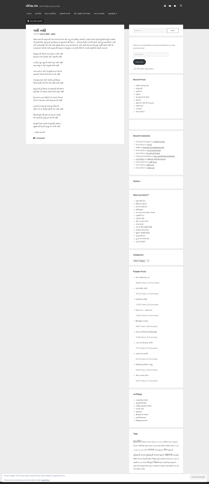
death (149, 442)
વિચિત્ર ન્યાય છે (141, 204)
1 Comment (40, 138)
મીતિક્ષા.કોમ (32, 5)
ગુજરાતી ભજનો (141, 403)
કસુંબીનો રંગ (140, 215)
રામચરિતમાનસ (141, 417)
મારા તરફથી (163, 462)
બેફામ (140, 462)
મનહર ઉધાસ (153, 462)
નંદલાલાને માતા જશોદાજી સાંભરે (153, 148)
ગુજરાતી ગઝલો (65, 14)
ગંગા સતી (140, 450)
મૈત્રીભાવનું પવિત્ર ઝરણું (144, 364)
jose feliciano (159, 442)
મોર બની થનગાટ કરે (142, 277)
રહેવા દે (138, 94)
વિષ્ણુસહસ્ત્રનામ (141, 420)
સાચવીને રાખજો (159, 142)
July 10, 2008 (44, 34)
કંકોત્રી (135, 450)
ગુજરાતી (170, 450)
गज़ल (165, 442)
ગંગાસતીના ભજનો (142, 400)
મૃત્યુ (134, 466)
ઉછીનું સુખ (139, 210)
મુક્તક (174, 462)
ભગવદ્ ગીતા (140, 409)
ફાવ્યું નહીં (139, 88)
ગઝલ (145, 450)
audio (137, 441)
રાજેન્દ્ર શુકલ (148, 466)
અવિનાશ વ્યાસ (143, 446)
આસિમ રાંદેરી (169, 446)
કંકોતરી (176, 446)
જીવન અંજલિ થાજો (143, 233)
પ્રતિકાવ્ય (176, 459)
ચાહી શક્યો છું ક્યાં (142, 85)
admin (53, 34)
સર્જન (174, 466)
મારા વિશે (38, 14)
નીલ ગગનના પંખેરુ (142, 221)
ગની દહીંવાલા (158, 450)
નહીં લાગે (139, 91)
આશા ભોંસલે (161, 446)
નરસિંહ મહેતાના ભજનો (143, 406)
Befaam (144, 442)
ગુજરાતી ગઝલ (139, 455)
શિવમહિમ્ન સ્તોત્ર (142, 321)
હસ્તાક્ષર (142, 469)
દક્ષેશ (149, 459)
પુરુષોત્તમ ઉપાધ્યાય (167, 459)
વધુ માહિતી (111, 14)
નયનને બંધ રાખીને (142, 354)
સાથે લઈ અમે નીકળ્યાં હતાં (145, 103)
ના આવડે (139, 109)
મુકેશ (169, 462)
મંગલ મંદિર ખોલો (141, 288)
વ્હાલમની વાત (140, 236)
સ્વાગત (29, 14)
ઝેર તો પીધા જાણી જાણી (144, 227)
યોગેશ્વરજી (140, 466)
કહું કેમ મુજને (140, 241)
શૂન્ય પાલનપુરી (167, 466)
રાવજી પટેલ (157, 466)
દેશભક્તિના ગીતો (141, 299)
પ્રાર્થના (135, 462)
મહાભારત (139, 412)
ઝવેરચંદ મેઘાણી (142, 459)
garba (153, 442)
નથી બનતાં (139, 106)
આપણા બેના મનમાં (142, 230)
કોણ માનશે (139, 224)
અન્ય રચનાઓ (99, 14)
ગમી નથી (39, 31)
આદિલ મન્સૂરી (153, 446)
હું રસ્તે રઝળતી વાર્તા (142, 239)
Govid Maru (140, 159)
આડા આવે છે (140, 112)
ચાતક (161, 455)
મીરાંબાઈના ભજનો (142, 415)
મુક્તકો (138, 100)
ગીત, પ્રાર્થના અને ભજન (82, 14)
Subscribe (139, 62)
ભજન (144, 462)
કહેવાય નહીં (140, 218)
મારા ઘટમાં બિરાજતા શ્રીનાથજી (164, 156)
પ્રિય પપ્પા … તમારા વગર (144, 310)
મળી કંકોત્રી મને (141, 207)
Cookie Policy (45, 480)
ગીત (165, 449)
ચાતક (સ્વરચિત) (50, 14)
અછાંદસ (169, 442)
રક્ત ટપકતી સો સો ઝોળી (144, 343)
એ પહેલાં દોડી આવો (142, 97)
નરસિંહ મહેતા (155, 459)
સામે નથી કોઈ (140, 201)
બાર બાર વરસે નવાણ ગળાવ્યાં (145, 212)
